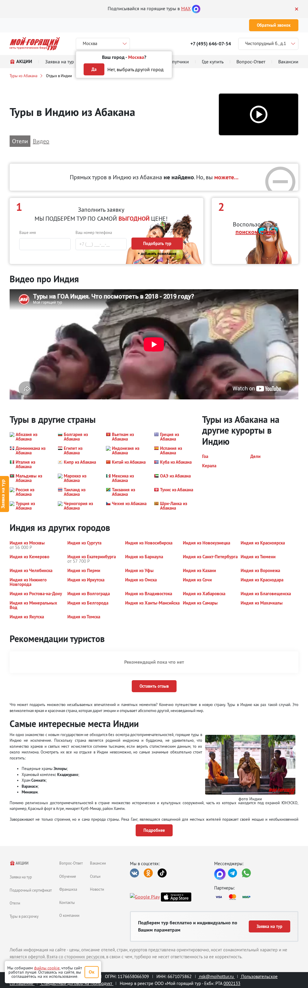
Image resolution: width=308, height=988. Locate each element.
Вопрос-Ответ (71, 863)
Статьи (95, 876)
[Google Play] (145, 897)
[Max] (196, 8)
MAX (186, 8)
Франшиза (68, 889)
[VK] (134, 872)
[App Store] (176, 897)
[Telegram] (232, 872)
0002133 (231, 983)
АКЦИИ (22, 863)
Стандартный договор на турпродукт (76, 983)
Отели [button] (20, 141)
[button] (258, 114)
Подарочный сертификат (31, 890)
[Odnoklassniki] (148, 872)
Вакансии (98, 863)
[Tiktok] (162, 872)
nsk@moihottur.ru (216, 976)
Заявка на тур (21, 876)
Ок (91, 972)
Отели (15, 903)
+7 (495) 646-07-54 (210, 44)
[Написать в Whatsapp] (246, 872)
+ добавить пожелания (157, 253)
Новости (97, 889)
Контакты (67, 902)
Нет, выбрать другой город (135, 69)
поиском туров (255, 232)
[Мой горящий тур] (35, 43)
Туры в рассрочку (24, 916)
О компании (69, 915)
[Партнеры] (256, 897)
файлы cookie (47, 968)
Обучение (67, 876)
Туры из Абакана (23, 75)
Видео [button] (41, 141)
